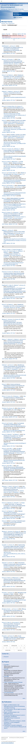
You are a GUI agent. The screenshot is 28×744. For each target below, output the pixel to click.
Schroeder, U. (17, 502)
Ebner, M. (11, 63)
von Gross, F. (7, 175)
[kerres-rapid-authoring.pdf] (15, 298)
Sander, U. (20, 174)
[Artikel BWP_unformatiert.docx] (15, 159)
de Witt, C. (10, 448)
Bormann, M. (17, 271)
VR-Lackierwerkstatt (8, 692)
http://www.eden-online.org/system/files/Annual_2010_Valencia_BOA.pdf (15, 554)
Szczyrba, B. (13, 234)
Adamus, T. (4, 339)
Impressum (4, 737)
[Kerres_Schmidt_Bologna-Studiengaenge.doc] (15, 432)
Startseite (3, 23)
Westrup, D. (17, 148)
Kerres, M (4, 120)
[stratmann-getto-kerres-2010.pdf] (15, 496)
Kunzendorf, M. (16, 622)
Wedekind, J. (21, 251)
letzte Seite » (20, 650)
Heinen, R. (20, 106)
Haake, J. (19, 307)
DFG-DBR (6, 676)
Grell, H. (22, 453)
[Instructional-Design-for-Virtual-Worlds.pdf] (15, 571)
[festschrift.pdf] (22, 71)
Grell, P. (11, 218)
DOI (3, 85)
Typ (7, 34)
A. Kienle (13, 255)
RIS (25, 34)
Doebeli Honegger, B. (17, 249)
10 (24, 647)
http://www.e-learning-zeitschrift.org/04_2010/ (14, 517)
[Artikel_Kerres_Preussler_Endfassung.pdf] (15, 71)
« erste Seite (5, 645)
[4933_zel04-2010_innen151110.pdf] (15, 518)
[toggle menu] (26, 1)
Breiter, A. (9, 249)
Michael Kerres (11, 23)
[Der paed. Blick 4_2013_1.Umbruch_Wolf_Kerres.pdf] (15, 53)
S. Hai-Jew (19, 343)
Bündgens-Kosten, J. (7, 609)
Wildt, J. (7, 234)
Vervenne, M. (10, 148)
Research (6, 656)
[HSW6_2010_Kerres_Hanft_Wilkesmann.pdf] (15, 586)
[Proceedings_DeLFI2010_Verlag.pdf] (15, 508)
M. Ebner (18, 565)
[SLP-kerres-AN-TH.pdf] (15, 446)
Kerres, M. (13, 46)
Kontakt (3, 739)
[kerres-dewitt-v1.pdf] (15, 463)
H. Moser (18, 453)
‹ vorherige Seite (14, 645)
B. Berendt (17, 233)
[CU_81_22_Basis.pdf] (15, 402)
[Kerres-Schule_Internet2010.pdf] (15, 390)
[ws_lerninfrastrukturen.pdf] (15, 265)
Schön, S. (17, 63)
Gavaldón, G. (5, 544)
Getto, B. (11, 285)
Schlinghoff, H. (15, 369)
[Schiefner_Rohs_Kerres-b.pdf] (15, 183)
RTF (23, 34)
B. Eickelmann (17, 216)
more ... (24, 698)
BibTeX (19, 34)
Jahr (9, 34)
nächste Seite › (8, 650)
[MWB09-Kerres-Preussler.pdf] (15, 602)
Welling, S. (6, 252)
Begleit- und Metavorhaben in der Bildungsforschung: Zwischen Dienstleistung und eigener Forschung (14, 706)
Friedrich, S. (6, 256)
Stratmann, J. (17, 212)
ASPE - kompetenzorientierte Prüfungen (13, 682)
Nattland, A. (10, 75)
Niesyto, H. (6, 218)
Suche (6, 29)
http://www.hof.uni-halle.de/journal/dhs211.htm (14, 430)
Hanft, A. (5, 123)
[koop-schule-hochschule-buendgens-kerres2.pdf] (15, 616)
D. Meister (15, 174)
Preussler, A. (11, 59)
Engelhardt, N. (5, 285)
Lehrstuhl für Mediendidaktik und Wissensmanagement (12, 7)
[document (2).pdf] (18, 480)
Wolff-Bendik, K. (5, 46)
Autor (3, 34)
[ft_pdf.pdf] (15, 629)
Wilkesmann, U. (11, 123)
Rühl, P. (10, 492)
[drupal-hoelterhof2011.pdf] (15, 100)
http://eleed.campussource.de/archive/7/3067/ (14, 296)
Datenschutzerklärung (16, 737)
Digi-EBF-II (6, 664)
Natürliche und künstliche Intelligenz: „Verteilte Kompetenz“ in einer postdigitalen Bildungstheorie (14, 722)
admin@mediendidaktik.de (7, 742)
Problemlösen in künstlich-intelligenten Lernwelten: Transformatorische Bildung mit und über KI (15, 727)
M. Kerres (22, 122)
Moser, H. (23, 216)
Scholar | (4, 53)
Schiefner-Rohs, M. (11, 106)
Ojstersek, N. (11, 339)
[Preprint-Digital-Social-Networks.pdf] (15, 378)
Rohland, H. (18, 255)
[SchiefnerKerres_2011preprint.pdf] (18, 417)
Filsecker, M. (5, 271)
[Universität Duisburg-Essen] (20, 15)
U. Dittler (15, 409)
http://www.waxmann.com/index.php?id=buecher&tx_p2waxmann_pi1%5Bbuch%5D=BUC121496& (15, 129)
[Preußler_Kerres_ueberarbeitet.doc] (15, 195)
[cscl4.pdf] (15, 313)
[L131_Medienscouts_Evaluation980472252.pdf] (15, 118)
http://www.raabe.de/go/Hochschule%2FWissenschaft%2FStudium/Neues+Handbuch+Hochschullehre (15, 240)
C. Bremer (21, 490)
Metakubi (6, 669)
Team (7, 23)
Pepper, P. (8, 369)
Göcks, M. (6, 492)
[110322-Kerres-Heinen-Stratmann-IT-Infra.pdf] (18, 224)
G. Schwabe (6, 307)
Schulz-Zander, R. (18, 218)
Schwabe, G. (10, 78)
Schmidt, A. (10, 423)
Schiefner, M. (5, 408)
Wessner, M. (17, 78)
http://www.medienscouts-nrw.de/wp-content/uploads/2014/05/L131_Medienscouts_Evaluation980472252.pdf (15, 115)
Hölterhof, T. (4, 91)
